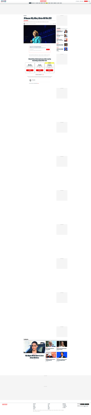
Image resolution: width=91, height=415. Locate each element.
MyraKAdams (34, 80)
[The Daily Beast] (43, 1)
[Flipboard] (87, 406)
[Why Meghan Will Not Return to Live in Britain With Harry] (65, 32)
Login (43, 74)
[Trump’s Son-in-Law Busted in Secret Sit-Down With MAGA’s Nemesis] (65, 50)
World (48, 406)
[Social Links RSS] (86, 406)
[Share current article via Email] (53, 23)
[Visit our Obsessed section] (6, 1)
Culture (49, 407)
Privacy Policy (40, 50)
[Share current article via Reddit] (55, 23)
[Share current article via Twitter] (52, 23)
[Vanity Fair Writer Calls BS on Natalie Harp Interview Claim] (65, 46)
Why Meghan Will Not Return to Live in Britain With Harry (34, 356)
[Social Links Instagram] (83, 406)
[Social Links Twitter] (81, 406)
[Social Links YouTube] (84, 406)
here (38, 83)
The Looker (34, 407)
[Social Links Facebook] (80, 406)
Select (30, 70)
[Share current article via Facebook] (50, 23)
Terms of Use (37, 50)
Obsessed (34, 406)
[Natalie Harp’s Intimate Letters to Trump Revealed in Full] (65, 41)
